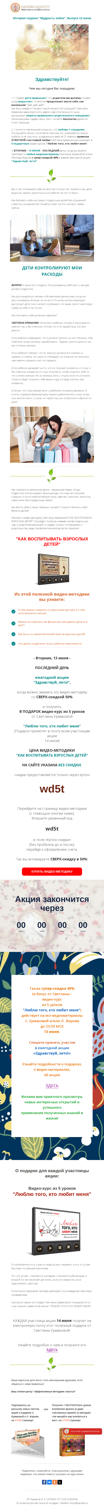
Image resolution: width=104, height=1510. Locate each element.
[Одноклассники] (54, 1482)
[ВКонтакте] (49, 1482)
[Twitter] (59, 1482)
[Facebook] (44, 1482)
